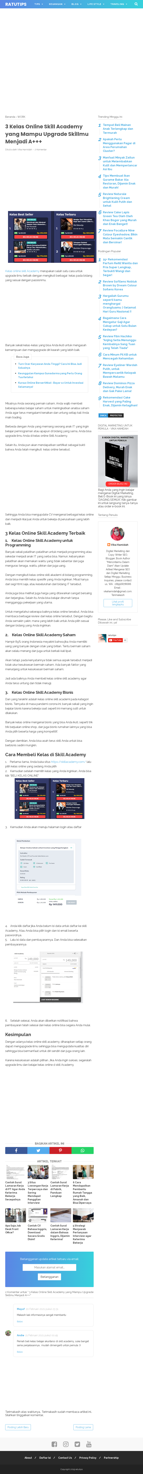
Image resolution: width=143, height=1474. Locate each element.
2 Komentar (41, 149)
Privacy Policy (87, 1457)
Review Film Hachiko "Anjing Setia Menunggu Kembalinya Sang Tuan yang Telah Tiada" (119, 342)
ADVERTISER (60, 12)
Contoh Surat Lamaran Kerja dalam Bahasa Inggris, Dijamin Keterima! (60, 1232)
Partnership (111, 1457)
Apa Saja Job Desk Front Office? (13, 1229)
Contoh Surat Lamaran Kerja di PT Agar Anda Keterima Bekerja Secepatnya (15, 1191)
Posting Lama (83, 1427)
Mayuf (21, 1309)
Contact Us (65, 1457)
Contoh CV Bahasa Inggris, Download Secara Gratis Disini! (37, 1232)
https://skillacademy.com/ (68, 762)
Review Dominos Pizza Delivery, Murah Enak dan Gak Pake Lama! (119, 387)
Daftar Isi (45, 1457)
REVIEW (39, 12)
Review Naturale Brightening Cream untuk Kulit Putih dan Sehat (117, 199)
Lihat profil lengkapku (118, 603)
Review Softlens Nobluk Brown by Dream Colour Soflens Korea (120, 285)
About (28, 1457)
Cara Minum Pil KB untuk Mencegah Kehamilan (120, 356)
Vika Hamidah (119, 544)
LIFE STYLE (94, 4)
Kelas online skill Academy (22, 271)
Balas (20, 1321)
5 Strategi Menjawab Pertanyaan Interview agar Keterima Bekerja (82, 1234)
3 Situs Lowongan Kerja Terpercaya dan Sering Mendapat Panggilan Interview (38, 1192)
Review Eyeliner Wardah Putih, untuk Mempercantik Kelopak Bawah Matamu (120, 370)
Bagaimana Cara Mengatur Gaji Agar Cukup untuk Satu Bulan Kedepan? (119, 323)
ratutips (16, 4)
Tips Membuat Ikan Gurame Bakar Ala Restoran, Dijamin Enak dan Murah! (119, 181)
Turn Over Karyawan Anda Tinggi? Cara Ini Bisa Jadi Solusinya (50, 366)
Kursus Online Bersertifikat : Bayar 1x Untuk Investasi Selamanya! (50, 384)
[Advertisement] (71, 24)
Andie (20, 1335)
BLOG (75, 4)
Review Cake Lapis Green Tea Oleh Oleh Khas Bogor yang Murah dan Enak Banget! (120, 218)
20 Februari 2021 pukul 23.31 (42, 1309)
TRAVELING (117, 4)
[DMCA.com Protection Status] (111, 417)
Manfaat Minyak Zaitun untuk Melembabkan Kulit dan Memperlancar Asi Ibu (120, 163)
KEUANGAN (55, 4)
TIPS (37, 4)
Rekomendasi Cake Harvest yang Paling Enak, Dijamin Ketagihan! (120, 401)
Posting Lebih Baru (18, 1427)
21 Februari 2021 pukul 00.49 (41, 1335)
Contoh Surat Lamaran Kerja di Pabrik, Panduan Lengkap (59, 1189)
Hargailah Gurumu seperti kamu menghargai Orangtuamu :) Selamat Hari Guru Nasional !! (119, 303)
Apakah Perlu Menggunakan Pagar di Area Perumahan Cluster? (119, 145)
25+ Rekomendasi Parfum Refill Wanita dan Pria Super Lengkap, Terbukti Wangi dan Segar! (120, 267)
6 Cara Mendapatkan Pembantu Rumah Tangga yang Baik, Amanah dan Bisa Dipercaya (82, 1192)
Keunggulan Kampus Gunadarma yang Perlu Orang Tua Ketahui (50, 375)
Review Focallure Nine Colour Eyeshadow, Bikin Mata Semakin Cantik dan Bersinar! (120, 236)
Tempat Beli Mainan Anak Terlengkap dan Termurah (118, 128)
